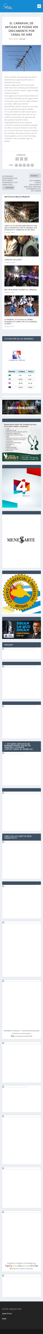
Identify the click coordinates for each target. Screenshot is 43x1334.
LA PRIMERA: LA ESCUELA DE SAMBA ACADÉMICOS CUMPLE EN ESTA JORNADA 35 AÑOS (20, 321)
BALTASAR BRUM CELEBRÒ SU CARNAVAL (20, 290)
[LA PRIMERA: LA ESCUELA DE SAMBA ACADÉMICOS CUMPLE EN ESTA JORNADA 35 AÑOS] (21, 305)
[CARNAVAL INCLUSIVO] (21, 245)
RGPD (4, 1319)
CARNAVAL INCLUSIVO (13, 260)
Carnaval (22, 39)
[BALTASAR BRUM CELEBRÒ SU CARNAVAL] (21, 275)
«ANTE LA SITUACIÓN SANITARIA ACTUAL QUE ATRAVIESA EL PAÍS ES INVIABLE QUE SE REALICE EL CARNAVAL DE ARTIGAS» (20, 228)
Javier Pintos (7, 1313)
